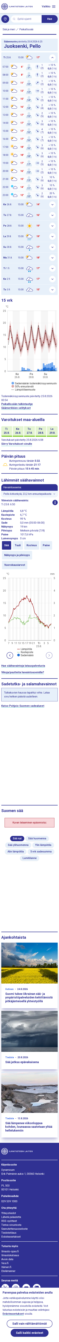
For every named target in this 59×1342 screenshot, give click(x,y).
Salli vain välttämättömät (29, 1323)
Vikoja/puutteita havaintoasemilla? (22, 672)
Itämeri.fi (6, 1267)
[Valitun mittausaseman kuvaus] (55, 502)
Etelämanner (8, 1271)
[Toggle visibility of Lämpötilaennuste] (23, 389)
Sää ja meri (9, 29)
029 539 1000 (9, 1201)
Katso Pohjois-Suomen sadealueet (22, 705)
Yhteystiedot (8, 1213)
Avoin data (7, 1259)
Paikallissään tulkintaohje (17, 404)
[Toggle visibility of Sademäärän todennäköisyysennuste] (34, 383)
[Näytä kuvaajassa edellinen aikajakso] (10, 655)
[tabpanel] (29, 614)
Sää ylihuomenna (18, 845)
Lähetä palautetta (11, 1217)
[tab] (6, 545)
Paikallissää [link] (26, 29)
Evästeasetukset (11, 1236)
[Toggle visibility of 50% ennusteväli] (22, 386)
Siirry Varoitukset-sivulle (16, 443)
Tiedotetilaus (8, 1232)
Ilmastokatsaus (10, 1255)
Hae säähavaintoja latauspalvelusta (23, 665)
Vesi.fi (5, 1263)
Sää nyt (17, 838)
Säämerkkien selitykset (16, 408)
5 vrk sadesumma (41, 851)
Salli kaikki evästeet (29, 1332)
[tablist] (29, 555)
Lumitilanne (30, 858)
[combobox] (28, 19)
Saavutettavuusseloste (14, 1228)
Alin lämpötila (16, 851)
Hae (49, 18)
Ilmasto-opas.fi (10, 1251)
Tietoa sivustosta (11, 1224)
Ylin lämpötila (43, 845)
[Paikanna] (5, 19)
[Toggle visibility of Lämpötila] (24, 649)
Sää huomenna (37, 838)
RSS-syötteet (9, 1221)
